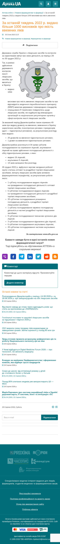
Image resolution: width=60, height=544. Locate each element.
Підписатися (49, 417)
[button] (41, 4)
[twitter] (38, 256)
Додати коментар (15, 283)
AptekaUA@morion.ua (41, 539)
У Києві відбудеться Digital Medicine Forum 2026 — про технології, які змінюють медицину (27, 350)
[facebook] (13, 256)
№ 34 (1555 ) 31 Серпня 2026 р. (15, 312)
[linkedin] (30, 256)
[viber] (5, 256)
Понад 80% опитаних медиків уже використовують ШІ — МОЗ (27, 382)
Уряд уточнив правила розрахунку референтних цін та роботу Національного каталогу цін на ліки (29, 340)
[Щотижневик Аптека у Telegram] (53, 407)
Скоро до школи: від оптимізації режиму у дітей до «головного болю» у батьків (23, 372)
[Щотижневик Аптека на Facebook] (56, 407)
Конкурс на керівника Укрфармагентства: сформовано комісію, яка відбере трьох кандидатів (29, 361)
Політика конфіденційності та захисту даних (30, 499)
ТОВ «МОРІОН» (26, 539)
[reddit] (47, 256)
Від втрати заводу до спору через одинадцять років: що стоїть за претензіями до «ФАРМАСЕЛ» (27, 308)
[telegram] (21, 256)
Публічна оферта (30, 509)
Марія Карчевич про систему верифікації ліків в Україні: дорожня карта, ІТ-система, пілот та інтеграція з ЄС (30, 393)
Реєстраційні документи (30, 493)
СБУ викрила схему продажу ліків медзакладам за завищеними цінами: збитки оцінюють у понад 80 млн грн (28, 329)
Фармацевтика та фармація (41, 39)
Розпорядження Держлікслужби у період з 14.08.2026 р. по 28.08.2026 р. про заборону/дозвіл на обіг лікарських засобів (29, 297)
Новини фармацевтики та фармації (17, 39)
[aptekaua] (55, 256)
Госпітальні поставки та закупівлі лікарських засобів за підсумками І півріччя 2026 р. (25, 318)
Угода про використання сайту (30, 504)
